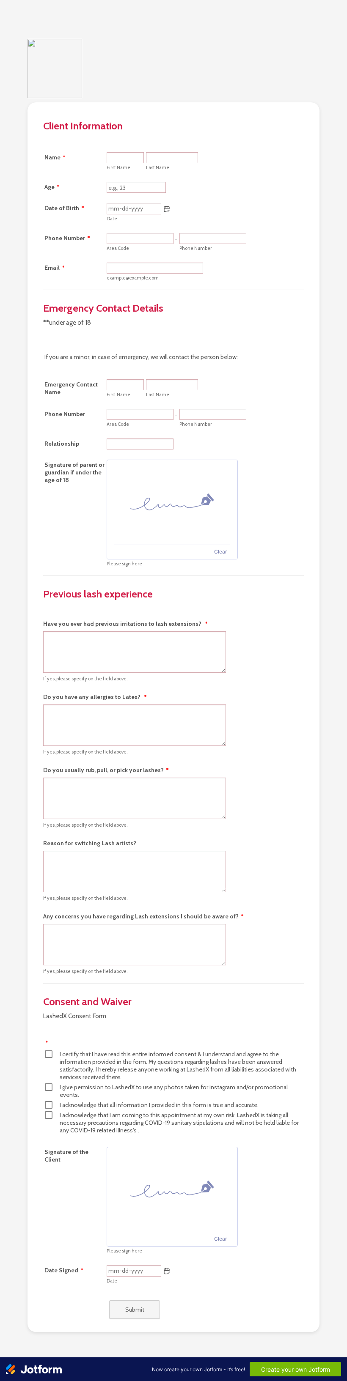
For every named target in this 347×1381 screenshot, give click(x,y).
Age (52, 187)
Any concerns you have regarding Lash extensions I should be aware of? (143, 916)
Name (55, 157)
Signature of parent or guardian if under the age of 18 (74, 472)
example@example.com (133, 278)
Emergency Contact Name (71, 388)
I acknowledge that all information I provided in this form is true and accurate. (159, 1105)
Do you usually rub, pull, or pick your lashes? (106, 770)
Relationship (61, 443)
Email (54, 267)
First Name (118, 167)
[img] (172, 502)
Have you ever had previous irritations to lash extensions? (125, 623)
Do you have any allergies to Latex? (95, 697)
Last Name (157, 167)
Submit (134, 1309)
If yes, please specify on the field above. (85, 679)
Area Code (118, 248)
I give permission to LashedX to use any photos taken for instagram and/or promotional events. (174, 1091)
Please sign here (124, 564)
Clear (220, 551)
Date (112, 219)
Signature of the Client (66, 1155)
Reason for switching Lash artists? (89, 843)
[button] (166, 209)
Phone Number (67, 238)
